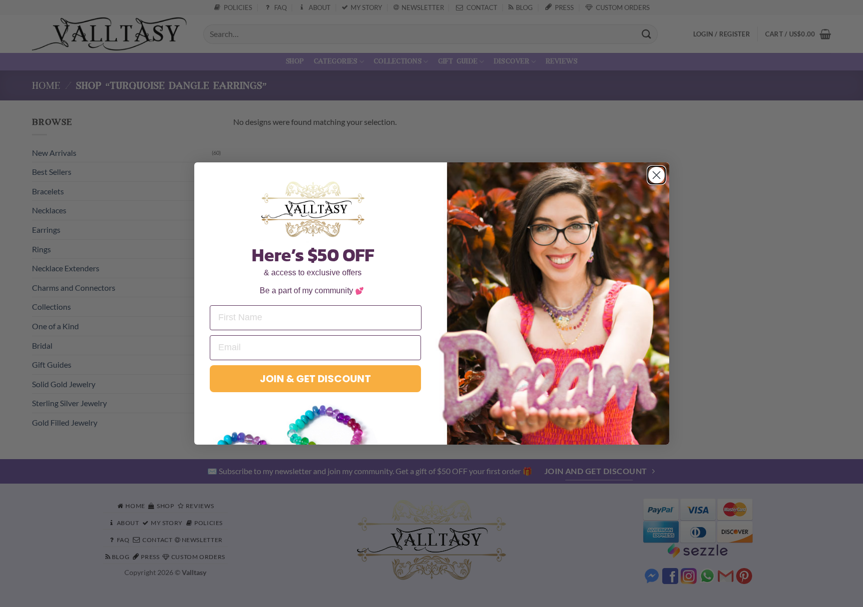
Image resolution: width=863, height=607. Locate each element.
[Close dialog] (656, 175)
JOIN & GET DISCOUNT (315, 379)
